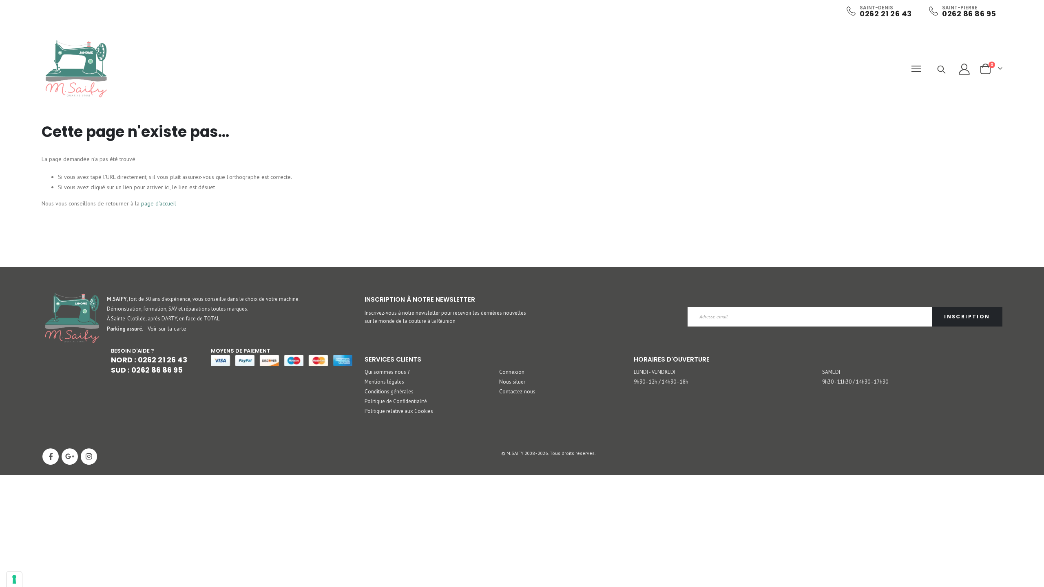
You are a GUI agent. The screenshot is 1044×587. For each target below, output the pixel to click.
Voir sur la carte (167, 328)
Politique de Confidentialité (396, 401)
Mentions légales (384, 381)
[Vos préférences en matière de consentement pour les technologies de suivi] (14, 579)
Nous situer (512, 381)
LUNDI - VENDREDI (654, 372)
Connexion (511, 372)
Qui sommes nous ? (387, 372)
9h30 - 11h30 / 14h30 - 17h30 (855, 381)
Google (70, 456)
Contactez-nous (517, 391)
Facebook (50, 456)
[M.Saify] (76, 69)
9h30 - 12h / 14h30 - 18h (661, 381)
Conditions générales (389, 391)
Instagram (89, 456)
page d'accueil (158, 203)
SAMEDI (831, 372)
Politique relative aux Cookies (399, 411)
